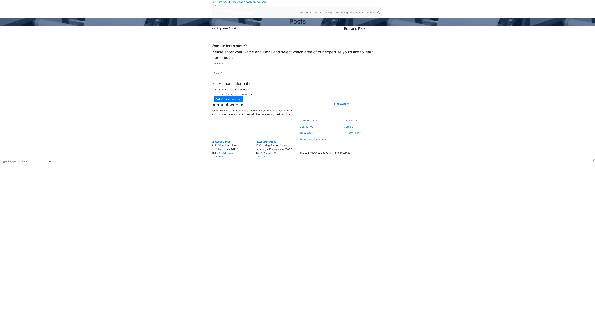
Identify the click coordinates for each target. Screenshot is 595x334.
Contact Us (306, 126)
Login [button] (215, 5)
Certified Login (308, 120)
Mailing (327, 12)
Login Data (350, 120)
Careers (261, 1)
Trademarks (307, 132)
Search (51, 161)
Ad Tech (304, 12)
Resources (237, 1)
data (220, 94)
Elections (355, 12)
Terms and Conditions (313, 139)
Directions (217, 156)
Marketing (342, 12)
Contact (370, 12)
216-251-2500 (225, 152)
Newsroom (250, 1)
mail (232, 94)
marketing (247, 94)
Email (218, 73)
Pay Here (217, 1)
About (226, 1)
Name (218, 63)
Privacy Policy (352, 132)
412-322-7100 (269, 152)
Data (316, 12)
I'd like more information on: (231, 89)
